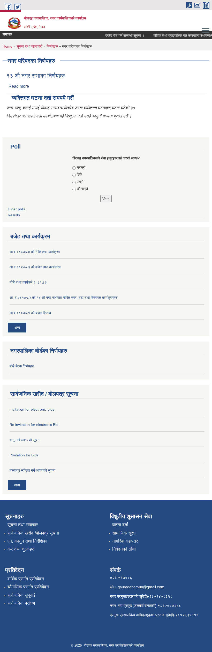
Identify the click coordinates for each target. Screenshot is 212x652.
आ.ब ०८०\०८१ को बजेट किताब (30, 313)
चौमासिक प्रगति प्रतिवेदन (28, 586)
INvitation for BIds (24, 455)
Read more (19, 86)
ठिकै (79, 174)
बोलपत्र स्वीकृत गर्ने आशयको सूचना (32, 470)
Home (7, 46)
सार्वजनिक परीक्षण (21, 603)
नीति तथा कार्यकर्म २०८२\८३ (28, 282)
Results (14, 215)
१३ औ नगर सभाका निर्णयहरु (35, 75)
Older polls (16, 209)
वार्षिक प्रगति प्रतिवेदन (25, 578)
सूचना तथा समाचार (22, 524)
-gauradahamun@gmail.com (140, 587)
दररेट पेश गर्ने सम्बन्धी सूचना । (121, 35)
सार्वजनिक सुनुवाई (21, 595)
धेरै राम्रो (82, 189)
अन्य (17, 327)
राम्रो (80, 182)
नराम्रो (81, 167)
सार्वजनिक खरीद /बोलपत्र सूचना (33, 533)
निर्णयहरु (52, 46)
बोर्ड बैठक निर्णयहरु (22, 366)
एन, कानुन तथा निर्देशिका (27, 541)
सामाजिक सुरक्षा (124, 533)
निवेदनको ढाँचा (124, 549)
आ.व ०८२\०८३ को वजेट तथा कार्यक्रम (35, 267)
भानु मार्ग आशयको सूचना (25, 440)
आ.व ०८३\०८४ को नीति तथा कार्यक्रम (35, 252)
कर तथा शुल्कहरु (21, 549)
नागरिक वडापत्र (125, 541)
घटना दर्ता (120, 524)
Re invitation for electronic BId (34, 425)
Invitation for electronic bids (32, 409)
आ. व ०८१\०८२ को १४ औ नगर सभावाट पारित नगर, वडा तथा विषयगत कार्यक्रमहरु (64, 297)
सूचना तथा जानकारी (29, 46)
